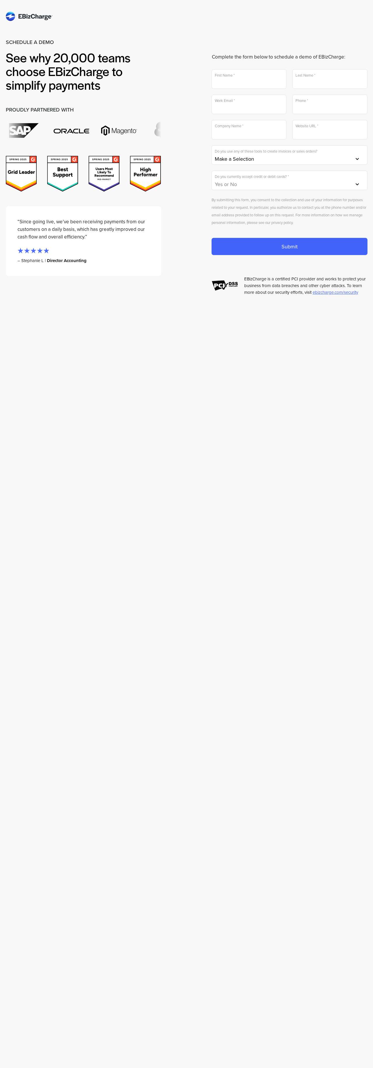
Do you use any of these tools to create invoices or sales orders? (266, 151)
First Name (225, 75)
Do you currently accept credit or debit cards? (252, 176)
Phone (301, 100)
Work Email (225, 100)
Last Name (305, 75)
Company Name (229, 126)
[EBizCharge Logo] (29, 14)
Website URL (306, 126)
